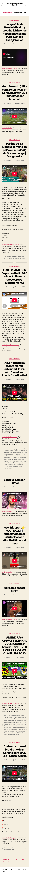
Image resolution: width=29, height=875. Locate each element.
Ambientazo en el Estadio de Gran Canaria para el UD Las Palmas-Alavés (15, 751)
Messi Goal (21, 459)
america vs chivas (9, 715)
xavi (12, 464)
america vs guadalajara (15, 722)
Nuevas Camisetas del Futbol (14, 4)
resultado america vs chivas (11, 734)
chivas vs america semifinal (11, 726)
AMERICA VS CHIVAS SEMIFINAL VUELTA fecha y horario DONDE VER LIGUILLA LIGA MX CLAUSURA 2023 (14, 645)
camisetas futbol (7, 128)
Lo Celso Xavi (15, 457)
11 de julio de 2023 (20, 595)
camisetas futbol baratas (9, 69)
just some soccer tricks (14, 589)
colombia (14, 256)
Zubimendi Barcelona (16, 466)
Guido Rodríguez (16, 454)
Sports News (7, 464)
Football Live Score (21, 452)
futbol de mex (13, 731)
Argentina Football (20, 449)
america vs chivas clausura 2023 (16, 717)
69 (23, 859)
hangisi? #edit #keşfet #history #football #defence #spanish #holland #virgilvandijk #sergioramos (14, 32)
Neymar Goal (12, 461)
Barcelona (6, 450)
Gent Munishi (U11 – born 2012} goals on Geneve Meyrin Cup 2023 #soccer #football (14, 93)
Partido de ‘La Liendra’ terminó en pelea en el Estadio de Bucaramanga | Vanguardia (14, 150)
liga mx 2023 (16, 733)
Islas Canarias (7, 849)
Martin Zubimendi (12, 459)
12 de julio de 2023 (20, 44)
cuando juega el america (14, 727)
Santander (11, 258)
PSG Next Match (20, 461)
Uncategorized (14, 20)
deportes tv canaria (20, 848)
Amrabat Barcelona (9, 449)
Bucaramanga (7, 256)
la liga (17, 456)
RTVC (13, 849)
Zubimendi (7, 466)
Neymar (6, 461)
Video (23, 258)
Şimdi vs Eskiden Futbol (14, 481)
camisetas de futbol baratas (10, 245)
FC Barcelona (12, 452)
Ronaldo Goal (14, 463)
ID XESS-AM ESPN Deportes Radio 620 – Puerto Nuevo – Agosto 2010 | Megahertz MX (14, 276)
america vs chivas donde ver (11, 719)
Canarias (6, 848)
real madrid (7, 463)
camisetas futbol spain (9, 838)
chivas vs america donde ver (18, 724)
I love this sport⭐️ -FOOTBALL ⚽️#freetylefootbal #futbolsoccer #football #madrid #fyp (14, 535)
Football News (7, 454)
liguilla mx (23, 733)
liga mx (10, 733)
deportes (11, 848)
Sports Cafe (21, 463)
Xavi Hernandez (18, 464)
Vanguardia (18, 258)
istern (9, 44)
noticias (6, 258)
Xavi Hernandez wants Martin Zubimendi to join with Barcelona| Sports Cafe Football (14, 369)
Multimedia (21, 256)
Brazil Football (13, 450)
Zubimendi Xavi (8, 468)
